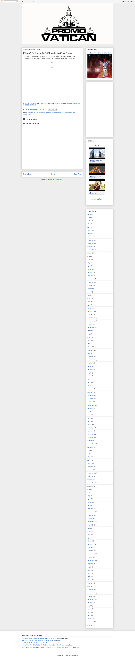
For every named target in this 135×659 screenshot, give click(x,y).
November (90, 243)
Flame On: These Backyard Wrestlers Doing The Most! (37, 640)
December (90, 240)
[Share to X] (53, 110)
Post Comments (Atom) (56, 179)
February (90, 233)
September (90, 250)
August (89, 214)
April (88, 227)
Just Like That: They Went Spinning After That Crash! (37, 643)
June (89, 220)
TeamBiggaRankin (69, 112)
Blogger (77, 655)
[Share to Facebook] (54, 110)
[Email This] (49, 110)
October (90, 246)
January (90, 237)
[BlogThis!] (51, 110)
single (61, 112)
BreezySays (31, 112)
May (88, 224)
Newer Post (27, 174)
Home (53, 174)
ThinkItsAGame (27, 114)
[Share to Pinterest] (56, 110)
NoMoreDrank (55, 112)
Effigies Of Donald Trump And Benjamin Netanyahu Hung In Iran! (40, 638)
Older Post (77, 174)
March (89, 230)
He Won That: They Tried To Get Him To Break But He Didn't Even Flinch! (43, 645)
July (88, 217)
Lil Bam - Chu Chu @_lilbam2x (98, 53)
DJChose (57, 103)
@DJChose (44, 103)
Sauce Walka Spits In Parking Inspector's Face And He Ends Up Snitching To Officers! (46, 647)
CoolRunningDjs (40, 112)
